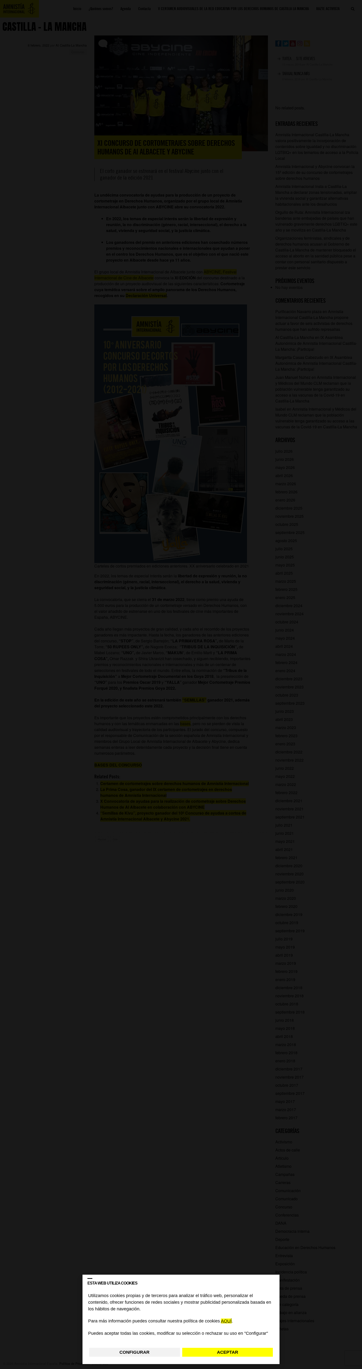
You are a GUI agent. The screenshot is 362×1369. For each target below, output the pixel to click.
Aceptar (227, 1352)
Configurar (134, 1352)
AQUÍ (226, 1321)
